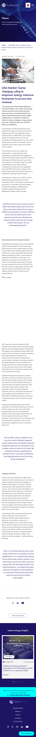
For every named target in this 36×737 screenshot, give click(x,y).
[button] (13, 603)
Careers (18, 715)
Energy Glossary (18, 708)
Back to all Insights (18, 615)
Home (4, 45)
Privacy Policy (18, 721)
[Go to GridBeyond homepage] (10, 5)
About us (18, 711)
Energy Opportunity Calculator (20, 695)
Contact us (18, 718)
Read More (6, 675)
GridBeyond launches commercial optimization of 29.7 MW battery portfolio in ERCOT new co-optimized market (18, 668)
